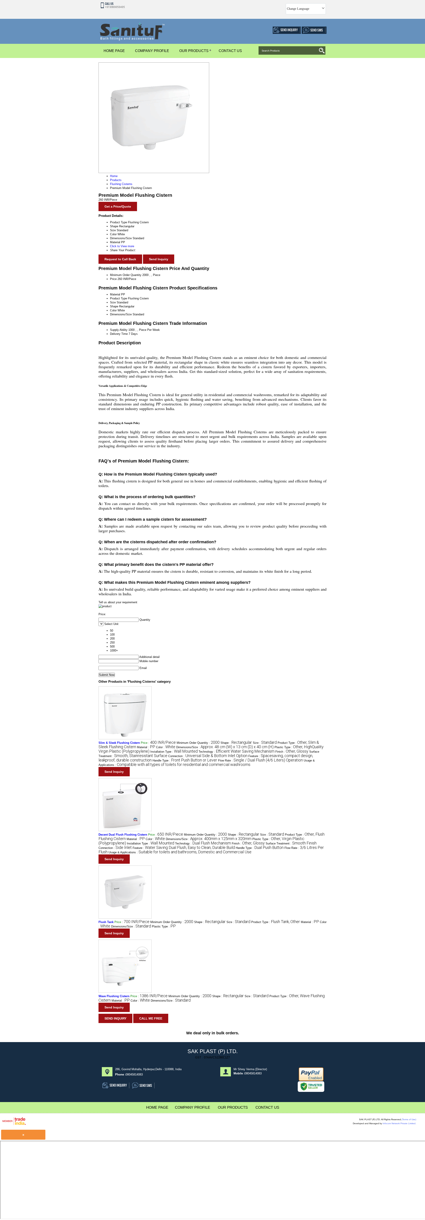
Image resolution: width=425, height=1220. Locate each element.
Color (113, 310)
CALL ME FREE (150, 1018)
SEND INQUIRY (115, 1018)
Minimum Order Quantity (125, 275)
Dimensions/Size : (225, 747)
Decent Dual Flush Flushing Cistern (123, 834)
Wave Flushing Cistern (114, 996)
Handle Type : (185, 760)
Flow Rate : (260, 760)
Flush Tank (106, 922)
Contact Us (230, 51)
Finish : (291, 751)
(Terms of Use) (409, 1119)
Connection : (207, 756)
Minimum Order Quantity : (198, 742)
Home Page (114, 51)
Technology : (236, 751)
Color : (165, 747)
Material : (146, 747)
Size (113, 302)
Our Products (194, 51)
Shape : (236, 742)
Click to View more (122, 246)
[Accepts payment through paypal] (311, 1080)
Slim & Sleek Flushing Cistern (119, 742)
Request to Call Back (120, 259)
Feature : (184, 848)
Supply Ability (119, 330)
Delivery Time (119, 333)
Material (115, 294)
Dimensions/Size (121, 314)
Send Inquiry (158, 259)
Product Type (118, 298)
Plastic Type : (164, 926)
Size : (265, 742)
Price (113, 279)
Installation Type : (174, 751)
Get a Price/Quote (117, 206)
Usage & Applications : (179, 852)
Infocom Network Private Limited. (399, 1123)
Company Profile (152, 51)
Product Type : (275, 922)
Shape (114, 306)
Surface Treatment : (291, 843)
